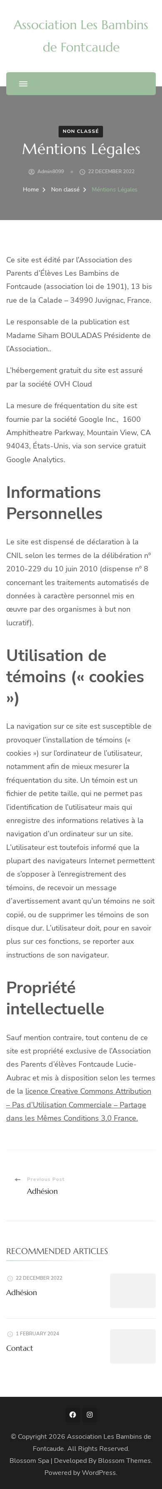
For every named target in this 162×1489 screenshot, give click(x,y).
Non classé (81, 131)
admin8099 (50, 171)
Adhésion (21, 1292)
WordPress (99, 1472)
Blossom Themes (124, 1460)
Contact (19, 1348)
